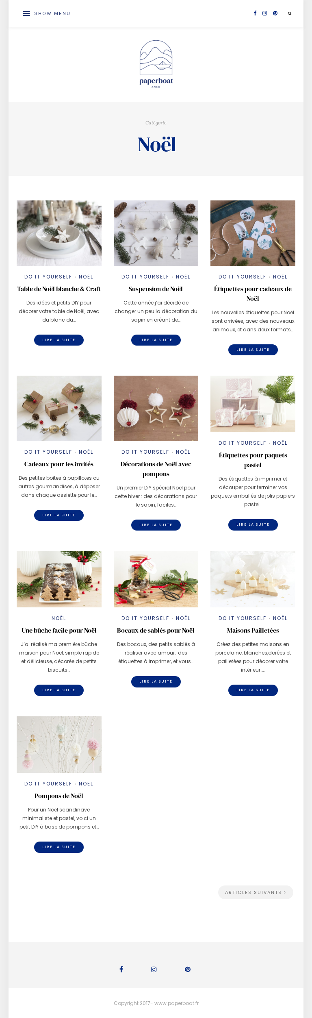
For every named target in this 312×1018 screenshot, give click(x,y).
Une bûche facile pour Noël (59, 630)
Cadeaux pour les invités (58, 463)
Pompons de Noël (59, 795)
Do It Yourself (48, 276)
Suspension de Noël (156, 288)
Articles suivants (254, 892)
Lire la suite (59, 339)
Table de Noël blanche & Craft (59, 288)
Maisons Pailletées (253, 630)
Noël (86, 276)
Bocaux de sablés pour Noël (156, 630)
